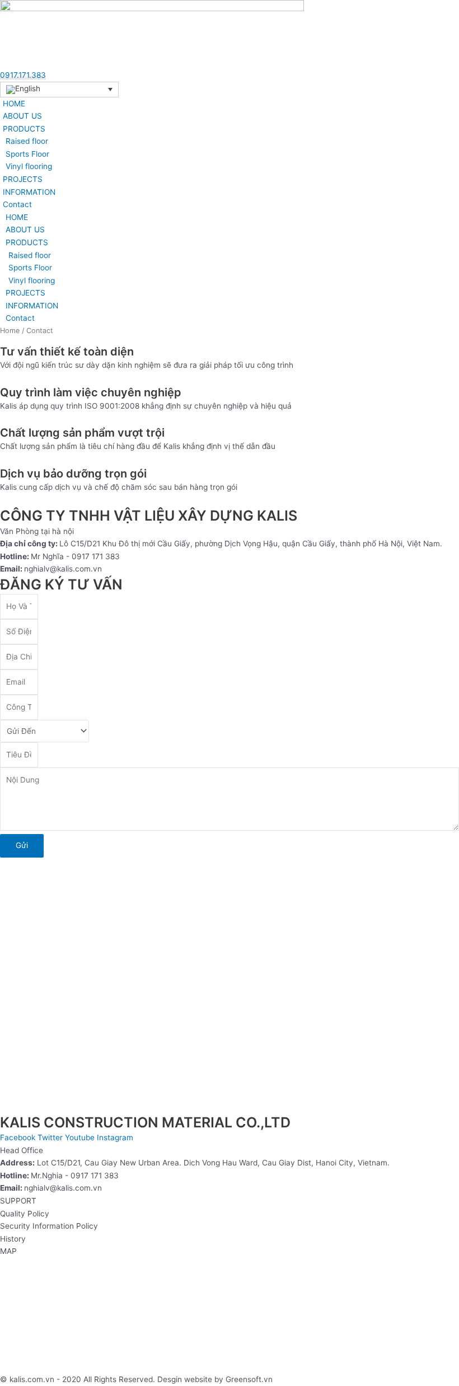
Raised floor (27, 141)
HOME (14, 103)
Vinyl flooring (29, 166)
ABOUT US (22, 115)
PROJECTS (23, 179)
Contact (17, 204)
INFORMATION (29, 192)
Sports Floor (27, 153)
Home (10, 330)
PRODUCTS (24, 128)
